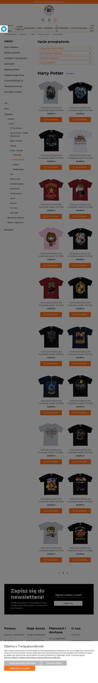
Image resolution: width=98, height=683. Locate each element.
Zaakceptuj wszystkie (19, 668)
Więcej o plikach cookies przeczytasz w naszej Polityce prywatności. (32, 657)
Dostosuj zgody (54, 663)
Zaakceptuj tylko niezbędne (22, 663)
